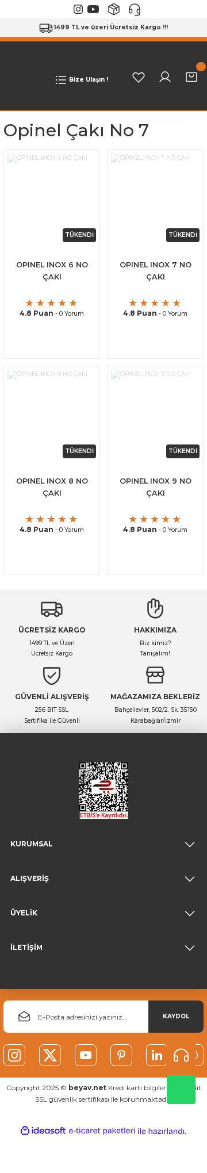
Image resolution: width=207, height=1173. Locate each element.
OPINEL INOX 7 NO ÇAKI (155, 270)
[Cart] (191, 77)
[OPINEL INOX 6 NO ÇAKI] (51, 198)
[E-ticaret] (102, 1131)
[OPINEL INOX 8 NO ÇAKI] (51, 414)
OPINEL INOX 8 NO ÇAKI (52, 487)
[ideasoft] (43, 1131)
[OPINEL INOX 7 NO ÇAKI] (155, 198)
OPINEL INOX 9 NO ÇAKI (155, 487)
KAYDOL (176, 1016)
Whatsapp (181, 1089)
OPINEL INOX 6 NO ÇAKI (52, 270)
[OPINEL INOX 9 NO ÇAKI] (155, 414)
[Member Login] (165, 77)
